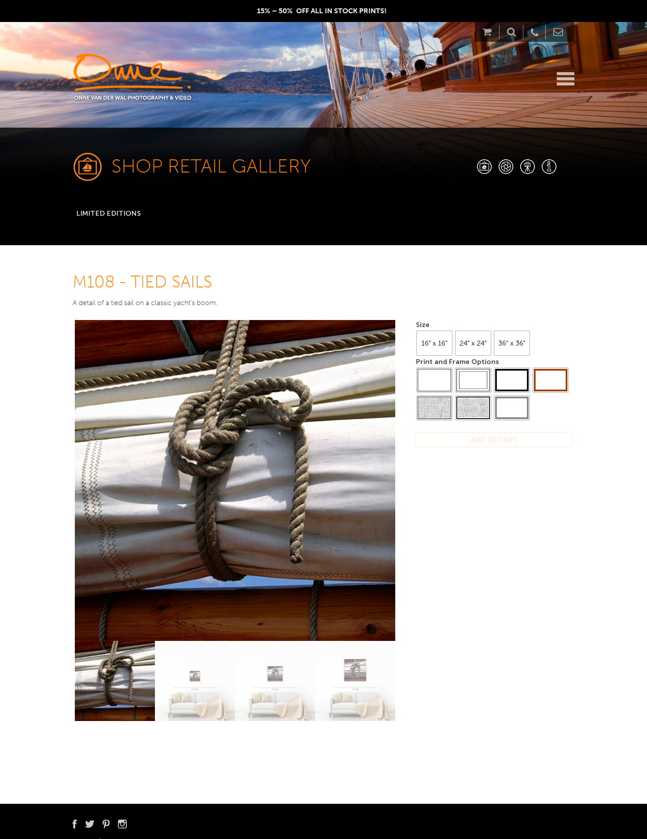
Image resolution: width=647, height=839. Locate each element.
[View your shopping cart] (489, 32)
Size (423, 324)
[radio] (434, 343)
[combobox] (123, 210)
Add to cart (493, 440)
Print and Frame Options (457, 361)
